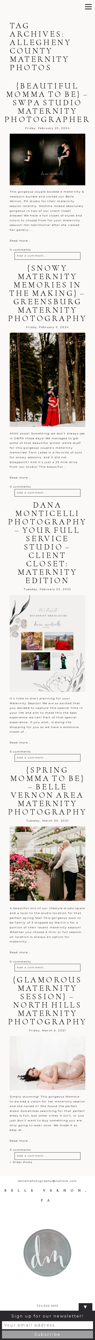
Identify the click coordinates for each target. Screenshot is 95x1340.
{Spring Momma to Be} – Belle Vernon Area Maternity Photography (47, 791)
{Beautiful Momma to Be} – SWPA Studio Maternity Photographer (47, 103)
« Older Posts (21, 1162)
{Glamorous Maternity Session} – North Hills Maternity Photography (47, 1001)
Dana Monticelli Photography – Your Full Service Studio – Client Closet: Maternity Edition (47, 543)
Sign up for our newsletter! (47, 1316)
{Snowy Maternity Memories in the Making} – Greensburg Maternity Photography (47, 293)
